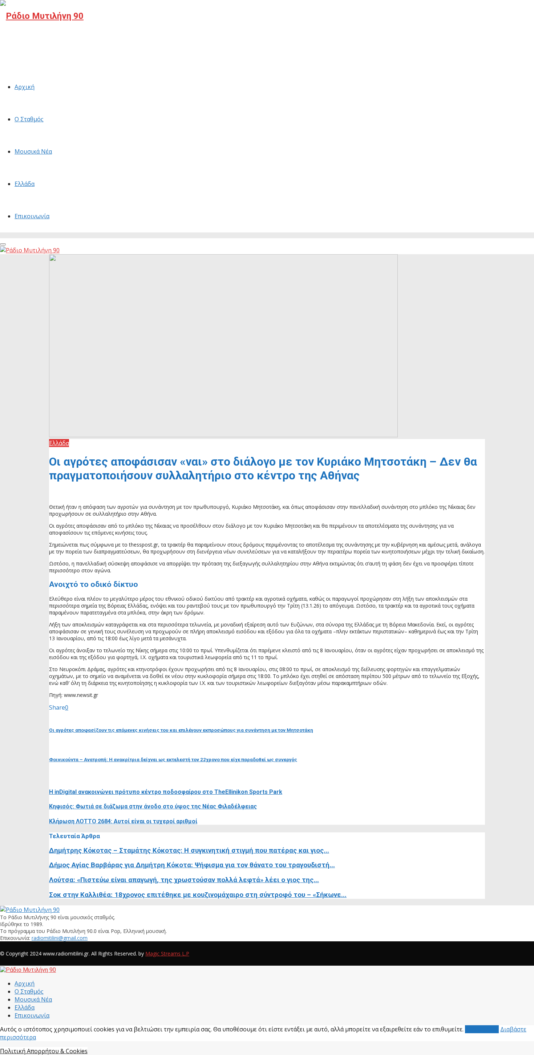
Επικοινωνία (32, 216)
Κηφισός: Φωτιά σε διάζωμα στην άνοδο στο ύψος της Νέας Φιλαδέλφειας (153, 806)
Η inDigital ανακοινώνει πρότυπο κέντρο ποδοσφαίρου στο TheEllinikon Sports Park (165, 791)
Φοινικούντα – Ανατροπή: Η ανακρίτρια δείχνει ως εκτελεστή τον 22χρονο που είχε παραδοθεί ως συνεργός (173, 759)
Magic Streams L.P (167, 953)
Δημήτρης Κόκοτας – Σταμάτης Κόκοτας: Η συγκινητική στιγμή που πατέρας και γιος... (189, 851)
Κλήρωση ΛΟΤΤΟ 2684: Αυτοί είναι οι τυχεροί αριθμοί (123, 821)
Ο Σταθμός (29, 119)
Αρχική (25, 87)
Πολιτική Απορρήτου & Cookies (44, 1051)
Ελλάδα (25, 184)
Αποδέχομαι (482, 1029)
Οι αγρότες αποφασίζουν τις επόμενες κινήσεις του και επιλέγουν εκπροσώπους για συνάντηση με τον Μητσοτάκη (181, 730)
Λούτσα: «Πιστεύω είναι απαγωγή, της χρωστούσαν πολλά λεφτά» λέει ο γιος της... (184, 880)
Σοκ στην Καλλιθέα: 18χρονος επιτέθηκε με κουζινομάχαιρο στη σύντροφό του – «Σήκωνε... (198, 895)
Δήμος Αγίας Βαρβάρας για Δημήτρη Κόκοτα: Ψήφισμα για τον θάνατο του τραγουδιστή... (192, 865)
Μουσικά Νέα (33, 151)
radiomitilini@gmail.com (60, 937)
